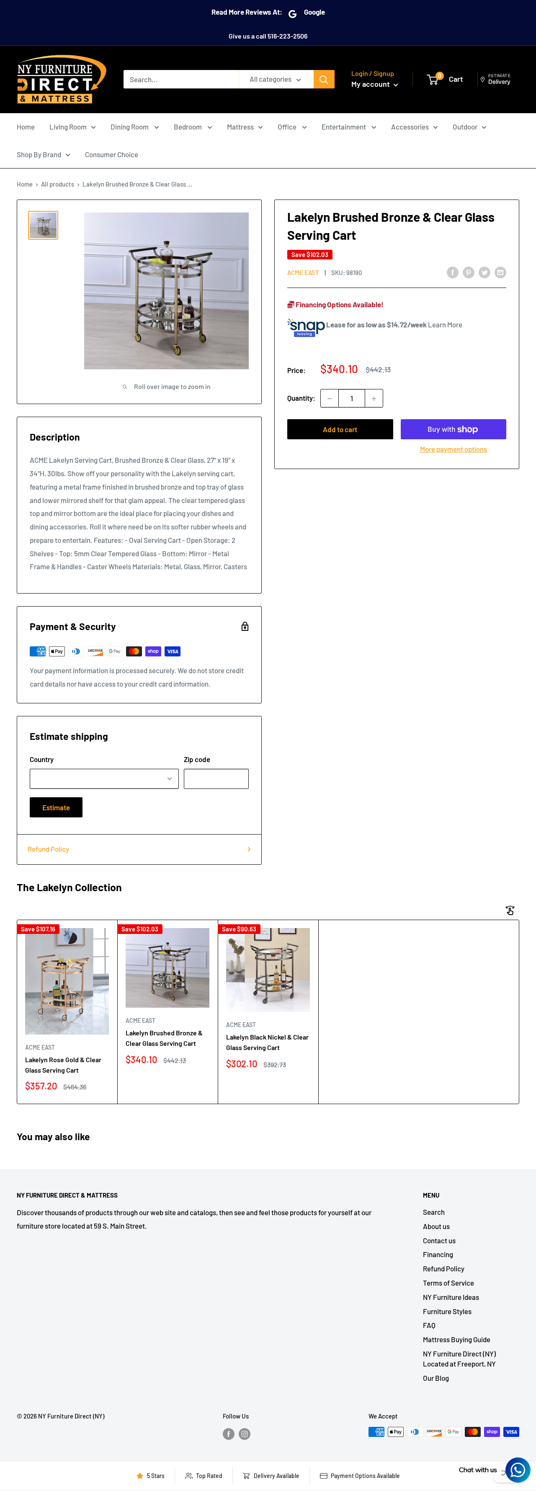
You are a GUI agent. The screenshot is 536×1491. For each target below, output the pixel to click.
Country (42, 759)
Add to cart (340, 429)
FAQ (429, 1325)
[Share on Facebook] (453, 271)
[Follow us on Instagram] (244, 1433)
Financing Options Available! (339, 304)
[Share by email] (500, 271)
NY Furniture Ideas (451, 1297)
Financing (438, 1254)
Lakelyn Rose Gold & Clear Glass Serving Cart (63, 1064)
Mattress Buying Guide (456, 1339)
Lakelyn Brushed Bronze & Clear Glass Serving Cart (164, 1038)
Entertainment (344, 126)
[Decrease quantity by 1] (329, 398)
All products (57, 184)
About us (436, 1226)
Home (26, 126)
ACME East (303, 272)
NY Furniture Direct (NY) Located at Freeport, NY (459, 1358)
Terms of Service (448, 1282)
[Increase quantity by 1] (374, 398)
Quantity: (301, 398)
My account (371, 83)
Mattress (240, 126)
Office (288, 126)
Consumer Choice (111, 154)
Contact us (439, 1240)
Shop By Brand (39, 154)
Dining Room (130, 126)
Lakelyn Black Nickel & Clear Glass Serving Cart (267, 1042)
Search (434, 1212)
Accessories (410, 126)
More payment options (453, 449)
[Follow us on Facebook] (228, 1433)
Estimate (56, 807)
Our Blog (436, 1378)
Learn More (445, 325)
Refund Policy (48, 849)
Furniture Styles (447, 1311)
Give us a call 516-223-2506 (268, 36)
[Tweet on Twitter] (484, 271)
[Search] (324, 79)
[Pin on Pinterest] (468, 271)
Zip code (197, 759)
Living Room (68, 126)
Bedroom (188, 126)
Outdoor (465, 126)
